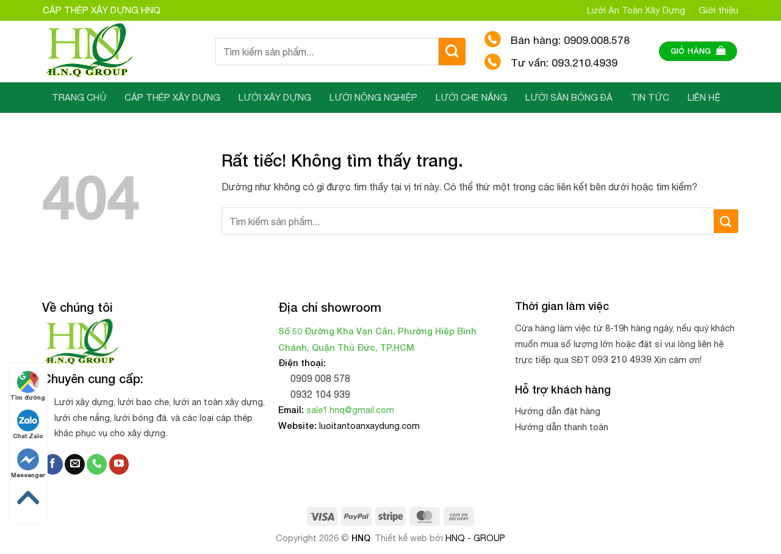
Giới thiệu (718, 10)
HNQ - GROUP (475, 538)
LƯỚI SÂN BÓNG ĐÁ (569, 97)
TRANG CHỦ (79, 97)
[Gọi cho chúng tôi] (97, 464)
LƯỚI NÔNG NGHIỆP (373, 97)
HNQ (360, 538)
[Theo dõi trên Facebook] (53, 464)
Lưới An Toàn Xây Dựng (636, 10)
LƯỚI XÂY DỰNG (275, 97)
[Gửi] (452, 51)
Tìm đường (27, 397)
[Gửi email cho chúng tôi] (75, 464)
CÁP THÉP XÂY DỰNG (172, 97)
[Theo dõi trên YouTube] (119, 464)
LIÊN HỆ (704, 97)
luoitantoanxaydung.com (369, 425)
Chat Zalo (28, 435)
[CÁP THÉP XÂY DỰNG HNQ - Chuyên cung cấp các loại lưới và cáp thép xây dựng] (120, 51)
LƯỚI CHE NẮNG (471, 97)
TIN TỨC (650, 97)
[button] (698, 51)
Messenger (28, 474)
